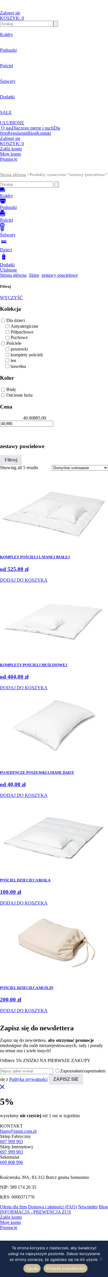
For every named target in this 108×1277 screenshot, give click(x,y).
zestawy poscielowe (59, 275)
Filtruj (11, 459)
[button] (54, 169)
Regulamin (17, 133)
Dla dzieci (15, 320)
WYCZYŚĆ (11, 297)
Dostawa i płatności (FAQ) (52, 1206)
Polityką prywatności (28, 1079)
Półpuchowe (22, 331)
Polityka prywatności (65, 1268)
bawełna (18, 366)
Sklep (34, 275)
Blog (31, 133)
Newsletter (88, 1206)
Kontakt (43, 133)
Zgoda (32, 1268)
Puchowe (19, 337)
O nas (6, 128)
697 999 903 (11, 1141)
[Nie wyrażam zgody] (101, 1259)
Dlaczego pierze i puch (33, 128)
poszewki (19, 349)
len (13, 360)
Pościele (13, 343)
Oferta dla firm (13, 1206)
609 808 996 (11, 1162)
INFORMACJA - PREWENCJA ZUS (35, 1211)
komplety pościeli (27, 354)
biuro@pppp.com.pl (18, 1131)
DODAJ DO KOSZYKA (24, 580)
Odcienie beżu (19, 395)
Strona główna (13, 174)
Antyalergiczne (24, 326)
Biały (11, 389)
